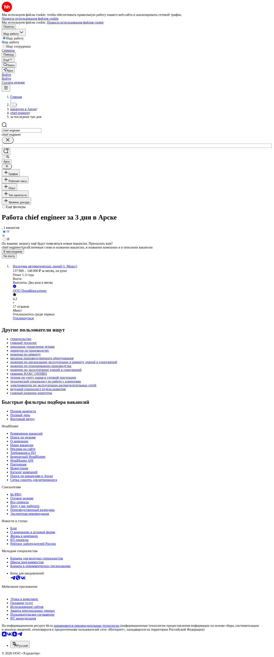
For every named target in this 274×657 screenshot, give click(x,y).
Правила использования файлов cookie (75, 22)
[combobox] (21, 130)
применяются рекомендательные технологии (86, 625)
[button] (6, 75)
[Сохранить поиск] (6, 151)
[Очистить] (8, 140)
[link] (9, 65)
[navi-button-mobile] (6, 88)
